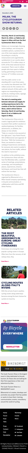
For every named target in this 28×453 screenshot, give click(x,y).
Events (17, 416)
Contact (5, 429)
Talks (4, 422)
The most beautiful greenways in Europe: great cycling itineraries (11, 239)
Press (5, 426)
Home (5, 413)
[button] (25, 6)
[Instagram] (20, 1)
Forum (5, 416)
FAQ (4, 432)
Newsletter (6, 435)
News (16, 419)
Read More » (5, 261)
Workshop (18, 413)
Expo (4, 419)
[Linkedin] (22, 1)
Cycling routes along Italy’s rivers (12, 285)
